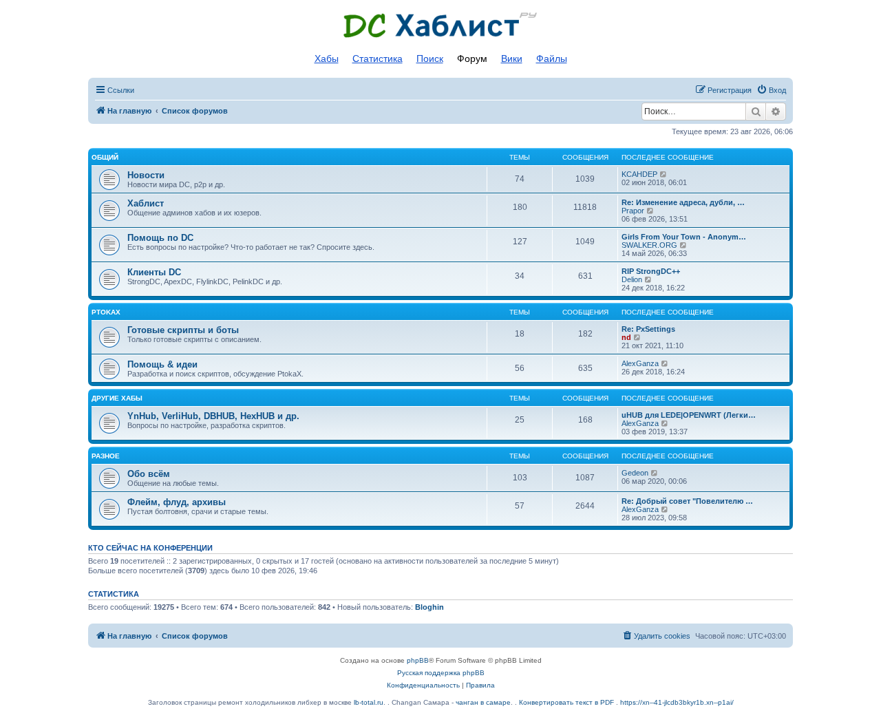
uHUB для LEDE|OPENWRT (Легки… (689, 415)
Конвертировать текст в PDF (566, 702)
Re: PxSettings (648, 329)
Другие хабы (117, 398)
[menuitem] (771, 90)
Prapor (633, 210)
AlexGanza (640, 363)
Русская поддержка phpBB (441, 673)
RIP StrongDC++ (651, 271)
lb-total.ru (368, 702)
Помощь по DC (160, 238)
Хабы (327, 58)
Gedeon (635, 473)
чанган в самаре (483, 702)
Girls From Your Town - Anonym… (684, 237)
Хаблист (145, 203)
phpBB (418, 660)
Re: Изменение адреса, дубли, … (683, 202)
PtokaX (106, 312)
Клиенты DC (154, 272)
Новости (145, 175)
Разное (106, 456)
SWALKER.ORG (649, 245)
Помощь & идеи (162, 364)
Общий (105, 157)
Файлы (551, 58)
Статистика (377, 58)
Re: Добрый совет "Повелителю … (687, 501)
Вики (511, 58)
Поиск (429, 58)
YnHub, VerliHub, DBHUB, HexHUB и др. (213, 416)
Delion (632, 279)
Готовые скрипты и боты (183, 330)
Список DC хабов (440, 25)
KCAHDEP (639, 174)
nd (626, 337)
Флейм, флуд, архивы (176, 502)
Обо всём (148, 474)
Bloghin (429, 607)
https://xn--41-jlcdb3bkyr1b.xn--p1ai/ (677, 702)
